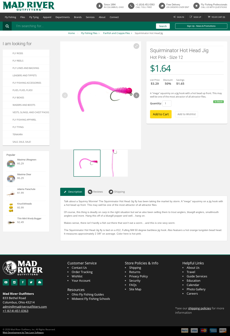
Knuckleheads (24, 203)
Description (75, 191)
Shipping (119, 191)
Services (90, 17)
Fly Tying (34, 17)
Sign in (180, 17)
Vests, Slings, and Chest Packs (31, 112)
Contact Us (79, 267)
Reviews (98, 191)
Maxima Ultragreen (26, 159)
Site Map (135, 289)
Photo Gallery (196, 289)
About (102, 17)
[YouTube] (6, 282)
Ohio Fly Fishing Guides (88, 294)
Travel (191, 272)
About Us (193, 267)
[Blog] (39, 282)
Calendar (193, 285)
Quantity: (156, 103)
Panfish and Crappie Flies (116, 33)
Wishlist (77, 276)
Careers (192, 293)
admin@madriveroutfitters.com (25, 307)
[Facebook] (23, 282)
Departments (63, 17)
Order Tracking (82, 272)
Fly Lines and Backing (26, 68)
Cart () (218, 17)
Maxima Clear (24, 174)
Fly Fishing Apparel (24, 119)
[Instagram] (14, 282)
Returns (134, 272)
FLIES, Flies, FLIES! (23, 90)
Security (135, 280)
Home (71, 33)
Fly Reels (18, 60)
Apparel (47, 17)
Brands (78, 17)
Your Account (81, 280)
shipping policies (199, 308)
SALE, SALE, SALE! (22, 141)
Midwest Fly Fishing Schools (91, 299)
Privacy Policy (138, 276)
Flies (22, 17)
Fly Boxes (18, 97)
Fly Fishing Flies (89, 33)
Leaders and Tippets (25, 75)
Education (193, 280)
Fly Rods (18, 53)
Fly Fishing (10, 17)
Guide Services (197, 276)
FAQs (133, 285)
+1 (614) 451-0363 (145, 4)
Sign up (197, 17)
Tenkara (18, 134)
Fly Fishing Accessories (27, 82)
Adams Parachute (26, 189)
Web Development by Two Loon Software (23, 332)
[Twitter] (31, 282)
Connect (114, 17)
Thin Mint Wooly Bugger (29, 218)
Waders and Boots (24, 104)
